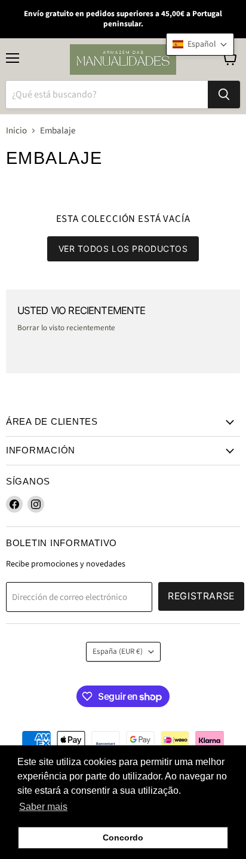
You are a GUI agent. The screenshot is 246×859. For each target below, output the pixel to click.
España (118, 651)
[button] (200, 44)
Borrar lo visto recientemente (66, 328)
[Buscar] (224, 94)
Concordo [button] (123, 837)
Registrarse (201, 596)
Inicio (16, 131)
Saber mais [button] (43, 807)
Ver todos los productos (123, 248)
